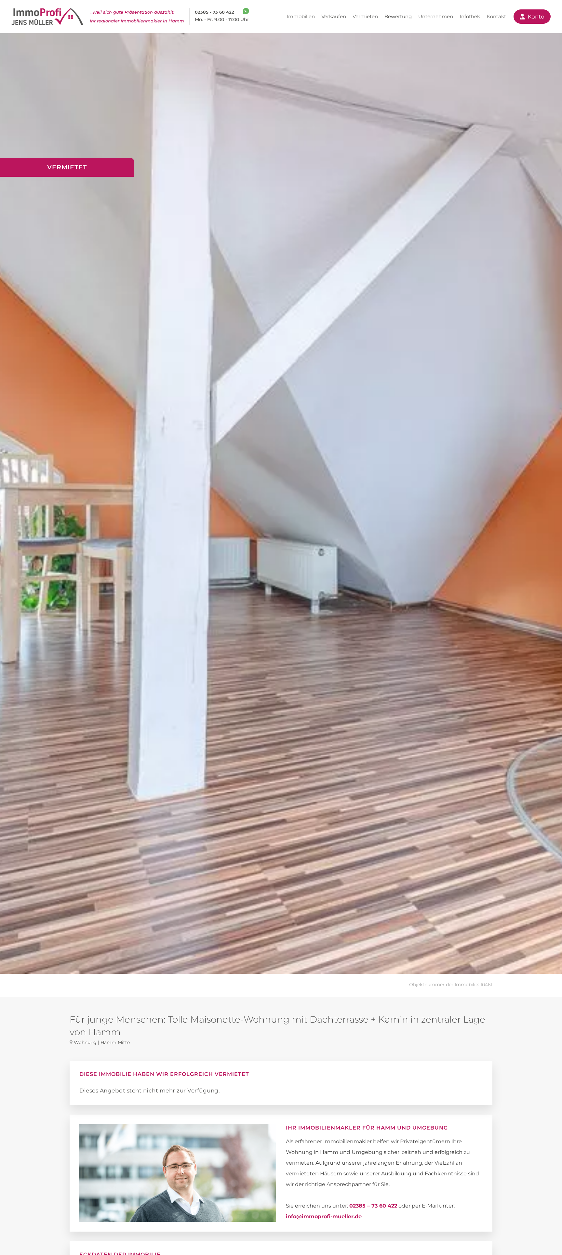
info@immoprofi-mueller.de (324, 1216)
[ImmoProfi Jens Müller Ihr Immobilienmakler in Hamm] (47, 16)
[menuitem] (300, 16)
